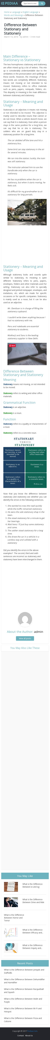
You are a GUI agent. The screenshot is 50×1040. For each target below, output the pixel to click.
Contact (20, 1035)
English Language (30, 12)
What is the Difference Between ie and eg (32, 885)
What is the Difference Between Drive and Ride (33, 901)
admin (25, 37)
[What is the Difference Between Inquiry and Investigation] (13, 948)
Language (16, 12)
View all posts (25, 638)
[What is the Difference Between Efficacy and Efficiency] (13, 932)
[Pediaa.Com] (9, 3)
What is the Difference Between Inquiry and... (32, 946)
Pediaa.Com (32, 1031)
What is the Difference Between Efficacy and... (32, 931)
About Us (29, 1035)
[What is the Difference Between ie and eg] (13, 887)
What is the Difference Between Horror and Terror (14, 918)
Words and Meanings (13, 15)
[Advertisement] (27, 47)
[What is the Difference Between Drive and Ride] (13, 902)
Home (7, 12)
